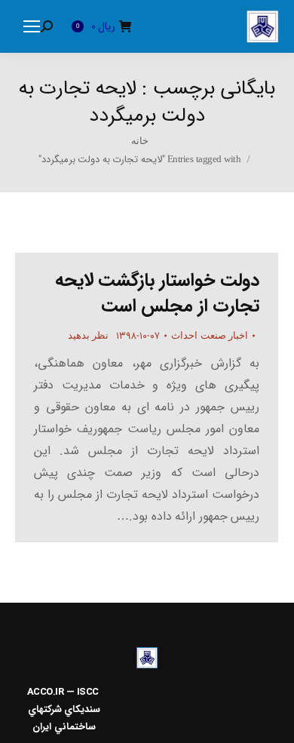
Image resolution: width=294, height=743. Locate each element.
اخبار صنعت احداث (209, 335)
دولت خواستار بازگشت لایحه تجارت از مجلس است (157, 293)
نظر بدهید (88, 335)
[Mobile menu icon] (32, 26)
